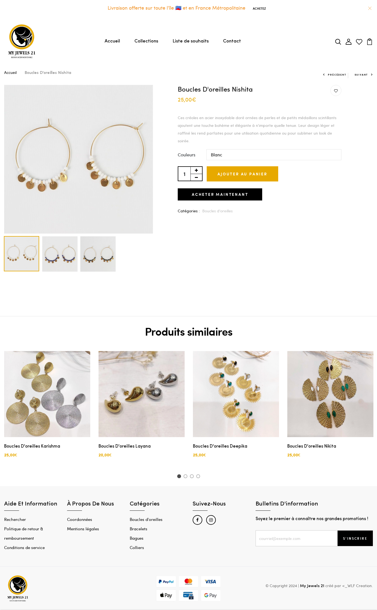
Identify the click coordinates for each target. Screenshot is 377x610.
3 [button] (193, 477)
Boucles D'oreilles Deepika (220, 446)
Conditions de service (24, 547)
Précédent (337, 74)
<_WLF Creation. (357, 585)
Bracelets (138, 528)
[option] (78, 159)
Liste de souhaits (190, 41)
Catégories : (189, 210)
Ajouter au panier (242, 174)
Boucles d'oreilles (217, 210)
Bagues (137, 538)
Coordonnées (79, 519)
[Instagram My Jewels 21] (211, 520)
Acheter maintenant (220, 194)
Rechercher (15, 519)
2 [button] (186, 477)
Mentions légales (83, 528)
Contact (232, 41)
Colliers (137, 547)
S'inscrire (355, 538)
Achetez (259, 8)
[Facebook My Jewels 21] (197, 520)
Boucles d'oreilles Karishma (32, 446)
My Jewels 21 (312, 586)
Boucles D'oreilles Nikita (311, 446)
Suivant (361, 74)
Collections (146, 41)
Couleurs (186, 154)
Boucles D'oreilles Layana (125, 446)
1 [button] (179, 477)
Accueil (112, 41)
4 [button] (199, 477)
